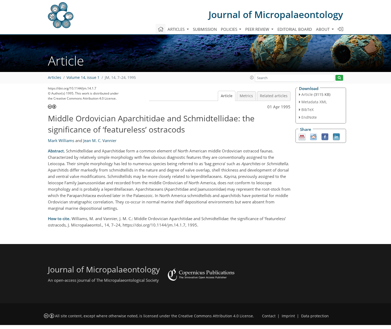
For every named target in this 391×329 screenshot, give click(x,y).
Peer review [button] (257, 29)
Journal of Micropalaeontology (276, 14)
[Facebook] (324, 136)
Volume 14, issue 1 (82, 77)
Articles (54, 77)
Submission (205, 29)
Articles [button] (177, 29)
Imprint (288, 316)
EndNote (309, 117)
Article (226, 95)
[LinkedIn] (336, 136)
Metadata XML (314, 101)
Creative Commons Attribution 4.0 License (215, 316)
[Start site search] (339, 78)
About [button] (323, 29)
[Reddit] (313, 136)
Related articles (274, 95)
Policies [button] (229, 29)
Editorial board (294, 29)
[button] (252, 77)
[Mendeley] (302, 136)
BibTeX (307, 109)
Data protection (315, 316)
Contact (269, 316)
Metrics (246, 95)
